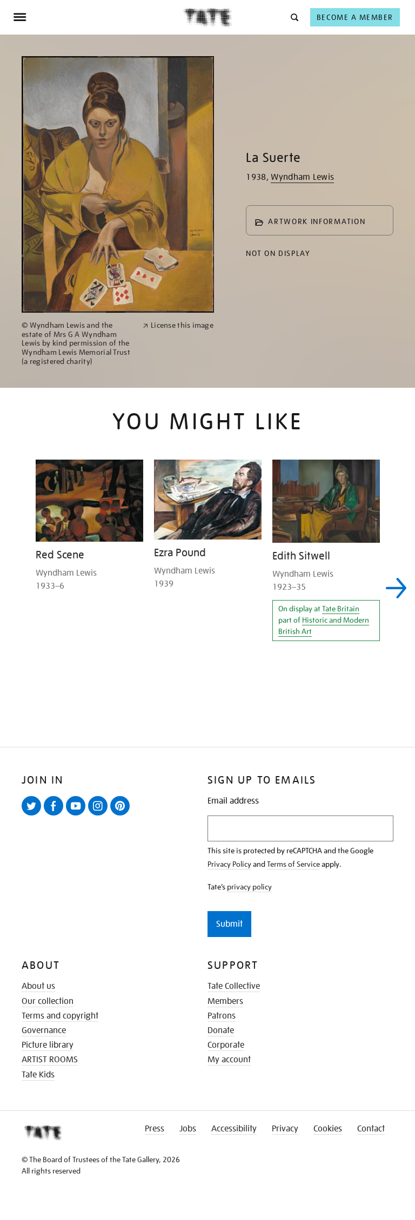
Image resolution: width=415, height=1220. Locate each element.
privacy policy (249, 887)
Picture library (47, 1045)
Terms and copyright (60, 1015)
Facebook (55, 814)
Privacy (285, 1128)
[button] (294, 17)
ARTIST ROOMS (50, 1059)
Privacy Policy (229, 864)
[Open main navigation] (98, 17)
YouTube (77, 814)
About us (38, 986)
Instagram (100, 814)
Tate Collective (234, 986)
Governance (44, 1030)
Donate (221, 1030)
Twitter (33, 814)
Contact (371, 1128)
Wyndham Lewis (302, 177)
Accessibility (234, 1128)
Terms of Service (293, 864)
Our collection (47, 1001)
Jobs (187, 1128)
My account (229, 1059)
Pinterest (122, 814)
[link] (77, 343)
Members (225, 1001)
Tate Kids (38, 1074)
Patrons (222, 1015)
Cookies (327, 1128)
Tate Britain (340, 609)
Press (154, 1128)
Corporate (226, 1045)
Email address (233, 801)
